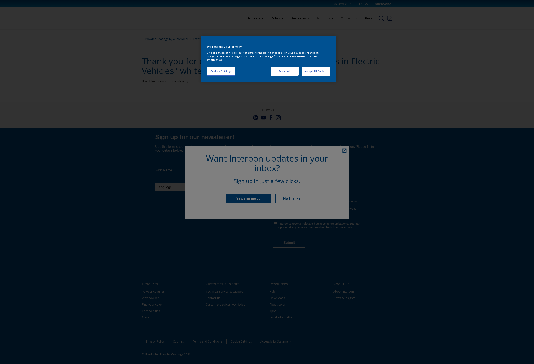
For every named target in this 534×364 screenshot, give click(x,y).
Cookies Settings (221, 71)
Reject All (285, 71)
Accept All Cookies (315, 71)
